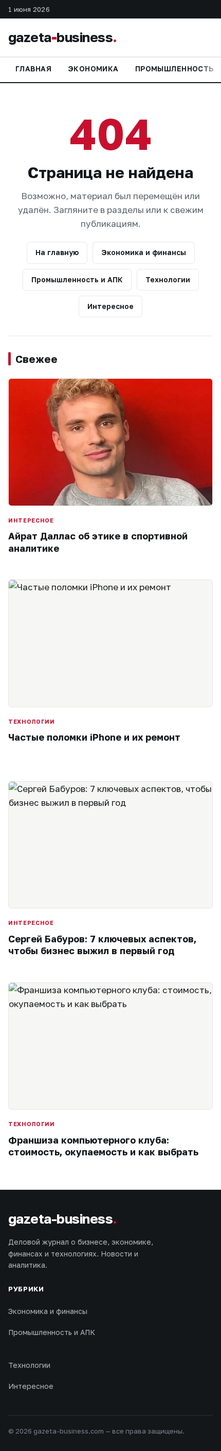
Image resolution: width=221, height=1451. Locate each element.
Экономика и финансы (143, 252)
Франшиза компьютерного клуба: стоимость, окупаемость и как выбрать (103, 1145)
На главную (57, 252)
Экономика (93, 68)
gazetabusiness (62, 37)
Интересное (110, 306)
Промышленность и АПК (77, 279)
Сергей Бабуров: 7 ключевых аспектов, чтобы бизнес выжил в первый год (102, 944)
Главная (33, 68)
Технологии (167, 279)
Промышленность (174, 68)
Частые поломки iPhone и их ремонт (94, 737)
